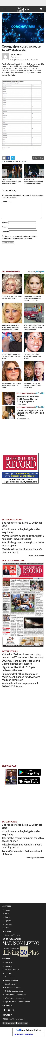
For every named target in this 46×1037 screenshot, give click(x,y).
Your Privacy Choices (31, 1030)
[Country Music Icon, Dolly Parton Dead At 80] (12, 284)
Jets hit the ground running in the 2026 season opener (23, 544)
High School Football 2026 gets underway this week (18, 669)
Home (7, 910)
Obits (7, 928)
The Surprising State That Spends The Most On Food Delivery (30, 414)
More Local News (36, 555)
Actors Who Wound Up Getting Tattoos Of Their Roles (11, 356)
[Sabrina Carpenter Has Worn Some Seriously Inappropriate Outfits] (12, 313)
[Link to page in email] (4, 158)
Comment (6, 201)
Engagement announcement (15, 994)
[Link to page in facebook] (8, 158)
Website (5, 231)
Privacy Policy (9, 1023)
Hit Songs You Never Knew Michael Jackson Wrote (32, 356)
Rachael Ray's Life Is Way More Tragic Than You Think (11, 385)
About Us (8, 963)
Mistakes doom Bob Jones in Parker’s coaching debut (22, 550)
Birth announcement (13, 987)
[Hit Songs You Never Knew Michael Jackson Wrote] (34, 342)
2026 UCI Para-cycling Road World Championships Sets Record (21, 662)
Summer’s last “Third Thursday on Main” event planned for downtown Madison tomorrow (21, 676)
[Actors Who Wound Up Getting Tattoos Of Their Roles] (12, 342)
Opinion (8, 921)
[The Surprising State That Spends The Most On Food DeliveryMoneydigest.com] (8, 412)
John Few (17, 54)
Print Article (38, 158)
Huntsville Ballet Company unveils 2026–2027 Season (20, 685)
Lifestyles (8, 924)
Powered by (32, 393)
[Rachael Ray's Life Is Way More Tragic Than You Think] (12, 371)
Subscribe (8, 966)
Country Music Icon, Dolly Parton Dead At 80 (12, 297)
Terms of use (9, 977)
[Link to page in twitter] (13, 158)
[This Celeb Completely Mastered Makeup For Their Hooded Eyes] (34, 284)
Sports (7, 917)
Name (5, 222)
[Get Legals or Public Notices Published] (20, 483)
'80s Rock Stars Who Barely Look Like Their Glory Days (32, 385)
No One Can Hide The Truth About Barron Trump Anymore (28, 400)
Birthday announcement (14, 991)
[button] (41, 9)
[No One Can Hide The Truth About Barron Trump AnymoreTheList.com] (8, 398)
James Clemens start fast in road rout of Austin (22, 853)
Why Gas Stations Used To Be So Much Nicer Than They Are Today (34, 327)
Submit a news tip (11, 980)
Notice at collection (23, 1034)
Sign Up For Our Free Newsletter (17, 1002)
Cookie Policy (22, 1023)
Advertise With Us (12, 970)
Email (5, 227)
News (7, 913)
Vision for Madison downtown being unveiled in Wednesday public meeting (23, 655)
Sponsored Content (12, 935)
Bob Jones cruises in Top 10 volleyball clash (11, 182)
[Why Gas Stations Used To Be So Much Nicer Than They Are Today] (34, 313)
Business (8, 931)
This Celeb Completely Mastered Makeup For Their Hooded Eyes (32, 298)
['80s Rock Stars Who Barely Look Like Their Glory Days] (34, 371)
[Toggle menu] (4, 9)
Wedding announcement (14, 998)
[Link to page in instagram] (13, 1010)
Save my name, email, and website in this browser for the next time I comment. (20, 237)
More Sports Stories (34, 857)
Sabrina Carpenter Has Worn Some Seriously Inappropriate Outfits (10, 327)
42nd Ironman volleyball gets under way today (33, 182)
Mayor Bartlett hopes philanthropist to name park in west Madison (23, 537)
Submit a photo (10, 984)
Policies (8, 973)
